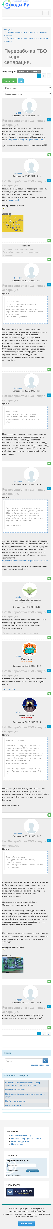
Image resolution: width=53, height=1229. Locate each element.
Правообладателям (20, 1141)
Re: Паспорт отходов (15, 1100)
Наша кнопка (17, 1144)
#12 (49, 726)
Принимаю (26, 1223)
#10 (49, 1007)
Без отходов (9, 689)
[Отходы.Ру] (15, 4)
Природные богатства (15, 1089)
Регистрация (10, 80)
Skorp (18, 112)
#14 (49, 611)
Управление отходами (18, 1160)
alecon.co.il (14, 200)
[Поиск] (21, 80)
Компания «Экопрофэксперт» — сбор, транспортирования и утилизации (23, 1084)
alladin (18, 597)
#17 (49, 285)
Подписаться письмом (13, 1175)
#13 (49, 670)
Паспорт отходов (13, 1105)
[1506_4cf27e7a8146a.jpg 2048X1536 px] (12, 971)
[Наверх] (49, 154)
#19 (49, 120)
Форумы (8, 29)
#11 (49, 840)
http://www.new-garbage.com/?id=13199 (27, 139)
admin (18, 712)
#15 (49, 489)
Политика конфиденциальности (26, 1138)
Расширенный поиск (39, 1064)
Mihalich (18, 999)
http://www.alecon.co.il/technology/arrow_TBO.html (25, 560)
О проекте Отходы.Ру (21, 1135)
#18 (49, 180)
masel (18, 656)
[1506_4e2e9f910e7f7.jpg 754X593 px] (12, 230)
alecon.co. (18, 173)
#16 (49, 395)
